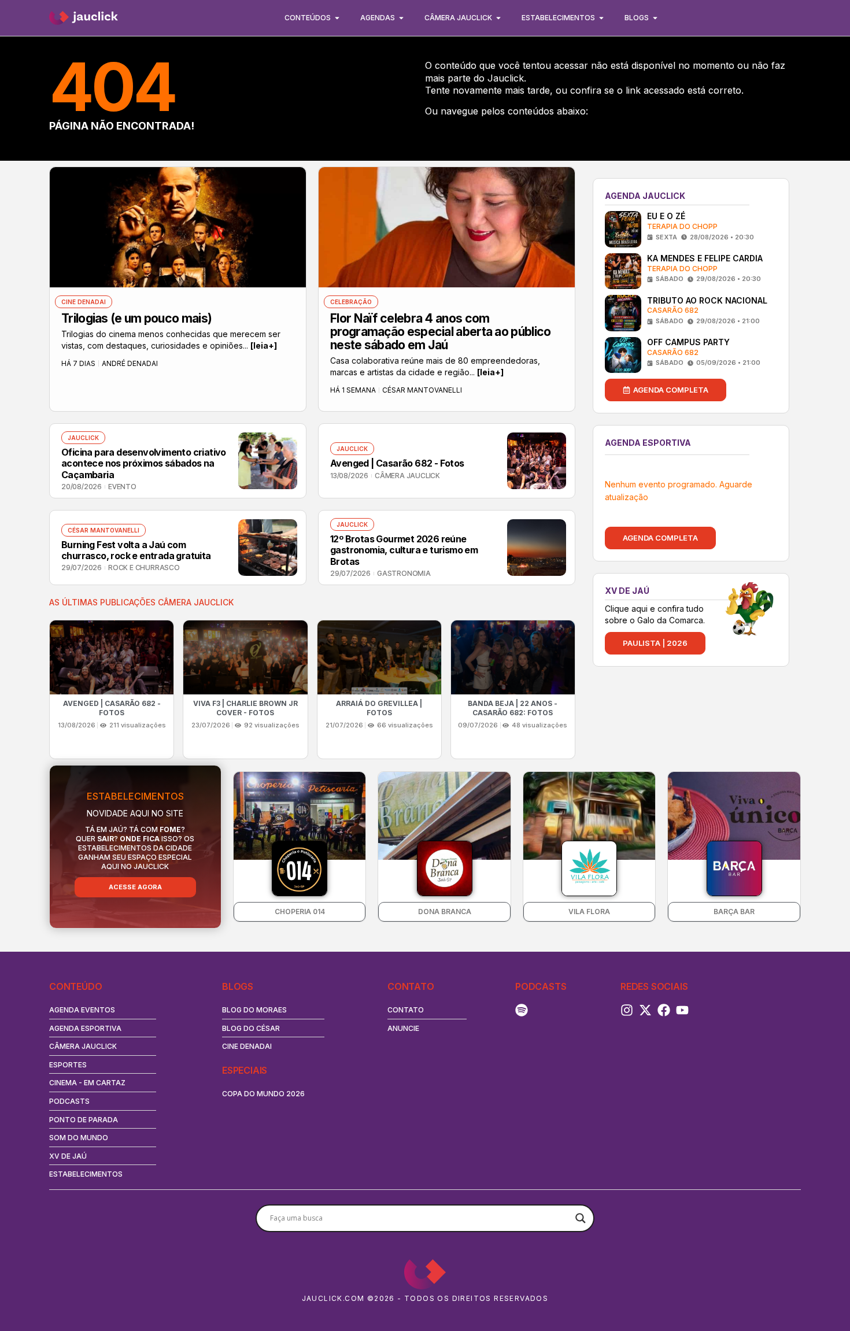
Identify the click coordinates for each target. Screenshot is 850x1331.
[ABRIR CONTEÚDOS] (337, 18)
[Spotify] (521, 1010)
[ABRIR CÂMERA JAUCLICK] (498, 18)
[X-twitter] (645, 1010)
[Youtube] (682, 1010)
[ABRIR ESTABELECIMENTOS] (601, 18)
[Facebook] (663, 1010)
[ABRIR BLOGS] (655, 18)
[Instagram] (626, 1010)
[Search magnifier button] (580, 1218)
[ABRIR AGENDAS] (401, 18)
